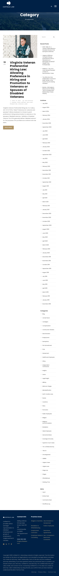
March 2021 (45, 201)
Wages (44, 474)
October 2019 (46, 264)
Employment (45, 337)
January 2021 (45, 209)
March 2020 (45, 245)
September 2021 (46, 182)
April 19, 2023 (16, 100)
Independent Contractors (45, 365)
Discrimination (46, 333)
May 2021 (44, 194)
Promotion (13, 104)
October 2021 (46, 178)
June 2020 (45, 233)
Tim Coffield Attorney (48, 446)
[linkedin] (6, 544)
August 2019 (45, 272)
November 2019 (46, 260)
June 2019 (45, 280)
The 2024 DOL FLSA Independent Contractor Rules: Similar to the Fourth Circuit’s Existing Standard (49, 80)
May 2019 (44, 284)
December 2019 (46, 256)
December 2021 (46, 170)
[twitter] (11, 544)
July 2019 (44, 276)
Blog (43, 314)
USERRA (44, 458)
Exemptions (45, 341)
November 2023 (46, 123)
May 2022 (45, 162)
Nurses (44, 398)
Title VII (44, 450)
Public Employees (47, 414)
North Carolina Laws (47, 394)
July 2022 (44, 158)
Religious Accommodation (47, 422)
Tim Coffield (29, 100)
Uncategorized (46, 454)
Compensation (46, 326)
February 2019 (46, 296)
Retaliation (45, 427)
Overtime (45, 402)
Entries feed (45, 496)
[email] (3, 544)
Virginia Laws (23, 104)
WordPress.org (46, 504)
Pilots (43, 406)
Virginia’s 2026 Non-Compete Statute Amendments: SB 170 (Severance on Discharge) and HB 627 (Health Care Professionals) (48, 60)
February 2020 (46, 249)
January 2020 (46, 253)
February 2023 (46, 143)
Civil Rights (45, 322)
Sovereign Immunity (47, 439)
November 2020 (46, 217)
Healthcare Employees (48, 357)
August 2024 (45, 107)
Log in (44, 492)
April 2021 (44, 198)
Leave (44, 374)
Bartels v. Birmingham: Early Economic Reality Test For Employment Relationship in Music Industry (48, 90)
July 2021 (44, 190)
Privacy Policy (42, 572)
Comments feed (47, 500)
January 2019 (45, 300)
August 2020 (45, 229)
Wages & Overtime (36, 521)
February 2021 (46, 205)
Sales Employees (46, 431)
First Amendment (47, 345)
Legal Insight (21, 102)
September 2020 (46, 225)
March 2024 (45, 111)
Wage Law (45, 470)
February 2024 (46, 115)
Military (30, 102)
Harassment (45, 353)
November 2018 (46, 304)
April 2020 (45, 241)
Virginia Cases (46, 462)
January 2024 (46, 119)
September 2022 (46, 154)
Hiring (14, 102)
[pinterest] (8, 544)
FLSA (43, 349)
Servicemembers (47, 435)
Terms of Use (52, 572)
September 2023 (46, 127)
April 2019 (44, 288)
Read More (8, 127)
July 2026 (44, 103)
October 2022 (46, 150)
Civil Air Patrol (46, 318)
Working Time (46, 482)
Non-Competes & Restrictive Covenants (48, 537)
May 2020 (45, 237)
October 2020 (46, 221)
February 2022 (46, 166)
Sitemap (33, 572)
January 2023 (46, 146)
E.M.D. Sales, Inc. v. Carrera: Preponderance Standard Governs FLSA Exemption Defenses (48, 49)
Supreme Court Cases (48, 443)
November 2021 (46, 174)
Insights (44, 370)
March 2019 (45, 292)
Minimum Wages (47, 386)
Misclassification (46, 390)
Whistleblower (46, 478)
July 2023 (44, 131)
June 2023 (45, 135)
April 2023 (45, 139)
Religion (44, 417)
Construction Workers (48, 329)
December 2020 (46, 213)
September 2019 (46, 268)
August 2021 (45, 186)
